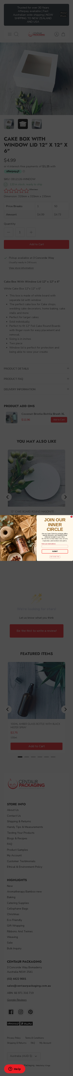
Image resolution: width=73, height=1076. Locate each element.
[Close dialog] (71, 517)
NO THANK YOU (54, 556)
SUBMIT (55, 551)
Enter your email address (48, 543)
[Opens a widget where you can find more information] (14, 1069)
